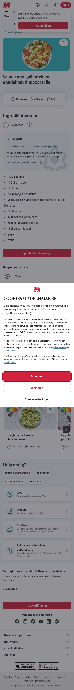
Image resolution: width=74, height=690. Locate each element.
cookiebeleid (10, 350)
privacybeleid (59, 347)
